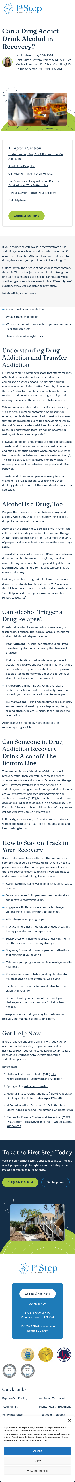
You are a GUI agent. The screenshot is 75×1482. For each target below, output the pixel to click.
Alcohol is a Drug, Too (21, 166)
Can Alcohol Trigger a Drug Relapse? (30, 173)
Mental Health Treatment (55, 1406)
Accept (37, 1450)
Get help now (55, 1182)
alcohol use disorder (35, 588)
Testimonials (10, 1406)
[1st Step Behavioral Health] (22, 9)
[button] (69, 1420)
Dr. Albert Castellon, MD (55, 64)
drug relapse (21, 631)
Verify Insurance (12, 1414)
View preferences (37, 1470)
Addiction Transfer (36, 1086)
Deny (37, 1460)
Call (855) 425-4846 (26, 215)
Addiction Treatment (52, 1398)
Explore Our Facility (14, 1398)
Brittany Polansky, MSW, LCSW (51, 59)
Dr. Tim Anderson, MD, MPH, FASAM (38, 68)
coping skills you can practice (51, 871)
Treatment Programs (52, 1414)
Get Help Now (17, 200)
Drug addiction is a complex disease (24, 372)
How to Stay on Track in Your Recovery (32, 192)
